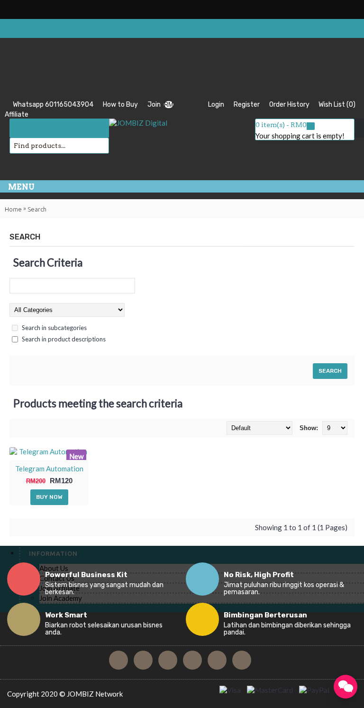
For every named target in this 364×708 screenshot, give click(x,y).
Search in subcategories (54, 327)
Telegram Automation (49, 468)
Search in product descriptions (64, 339)
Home (13, 209)
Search (36, 209)
